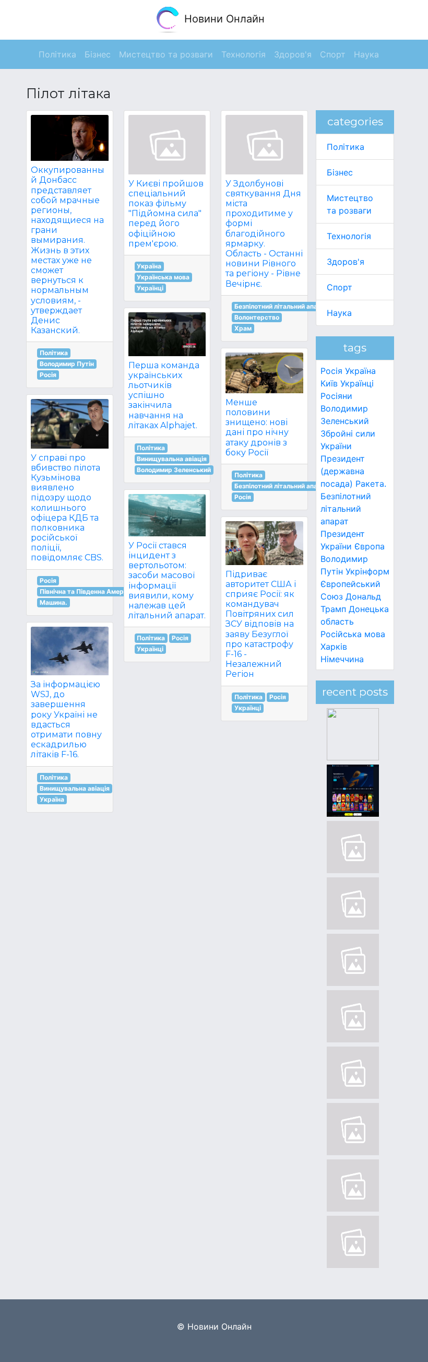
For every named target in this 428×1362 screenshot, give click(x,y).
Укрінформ (367, 571)
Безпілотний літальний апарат (281, 306)
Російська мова (352, 634)
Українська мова (163, 277)
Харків (333, 646)
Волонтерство (256, 317)
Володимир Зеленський (174, 470)
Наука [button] (366, 54)
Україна (52, 799)
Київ (329, 383)
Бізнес (340, 172)
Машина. (53, 602)
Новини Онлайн (223, 19)
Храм (243, 328)
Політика (54, 353)
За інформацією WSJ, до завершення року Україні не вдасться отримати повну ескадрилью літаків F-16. (66, 719)
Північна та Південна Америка (87, 591)
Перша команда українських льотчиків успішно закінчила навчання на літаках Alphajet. (163, 395)
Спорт (339, 287)
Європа (369, 546)
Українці (150, 288)
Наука (339, 313)
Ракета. (370, 483)
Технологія (349, 236)
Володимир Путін (67, 364)
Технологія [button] (243, 54)
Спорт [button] (333, 54)
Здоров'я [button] (293, 54)
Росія (48, 375)
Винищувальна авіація (75, 788)
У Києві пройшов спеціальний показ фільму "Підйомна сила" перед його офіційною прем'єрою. (166, 214)
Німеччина (342, 659)
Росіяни (336, 396)
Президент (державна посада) (342, 471)
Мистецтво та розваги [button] (166, 54)
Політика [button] (57, 54)
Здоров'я (345, 261)
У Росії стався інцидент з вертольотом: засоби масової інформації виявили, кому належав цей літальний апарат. (167, 580)
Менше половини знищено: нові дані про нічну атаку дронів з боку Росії (257, 427)
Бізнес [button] (98, 54)
